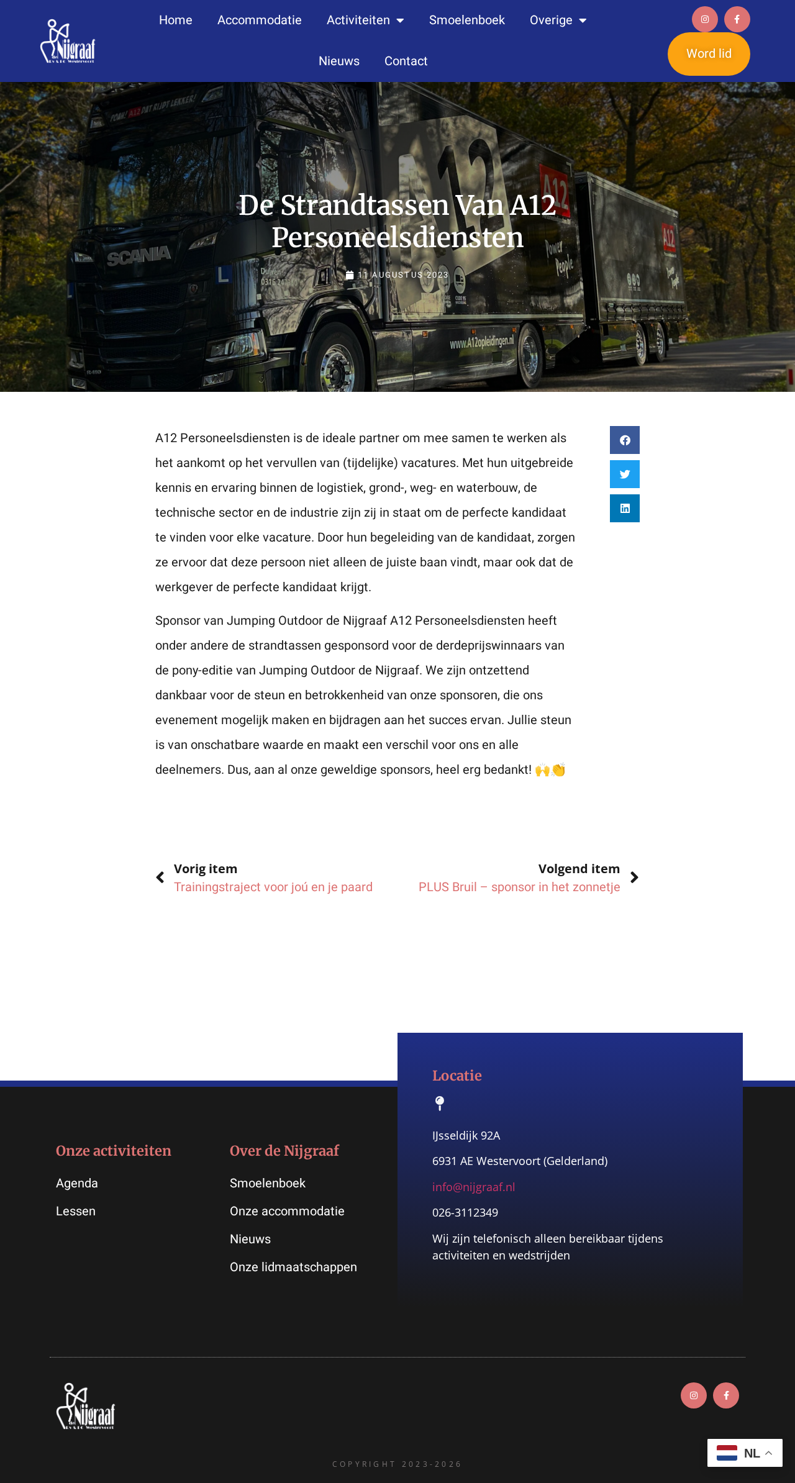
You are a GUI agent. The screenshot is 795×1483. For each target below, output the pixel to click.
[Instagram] (705, 19)
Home (176, 20)
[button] (625, 440)
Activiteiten (358, 20)
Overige (551, 20)
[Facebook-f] (737, 19)
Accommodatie (259, 20)
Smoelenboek (467, 20)
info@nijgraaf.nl (474, 1186)
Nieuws (339, 61)
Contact (406, 61)
